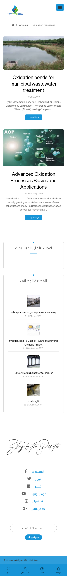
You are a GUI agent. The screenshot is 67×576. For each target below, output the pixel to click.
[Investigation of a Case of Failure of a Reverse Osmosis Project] (33, 329)
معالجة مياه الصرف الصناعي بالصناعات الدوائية (33, 312)
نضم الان (35, 537)
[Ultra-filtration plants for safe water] (33, 361)
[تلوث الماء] (33, 390)
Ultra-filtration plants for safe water (33, 373)
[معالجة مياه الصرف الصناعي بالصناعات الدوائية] (33, 301)
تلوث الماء (34, 401)
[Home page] (13, 25)
